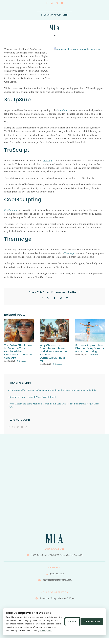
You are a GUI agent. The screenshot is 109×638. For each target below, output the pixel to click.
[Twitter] (18, 427)
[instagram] (52, 3)
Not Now (72, 621)
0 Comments (21, 361)
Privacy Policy (46, 630)
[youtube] (62, 3)
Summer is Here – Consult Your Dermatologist (33, 397)
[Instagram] (13, 427)
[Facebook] (9, 427)
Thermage (69, 253)
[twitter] (57, 3)
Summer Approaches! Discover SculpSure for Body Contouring (89, 348)
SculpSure (62, 110)
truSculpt (47, 160)
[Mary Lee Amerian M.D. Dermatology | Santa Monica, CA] (54, 23)
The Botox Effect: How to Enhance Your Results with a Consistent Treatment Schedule (18, 351)
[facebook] (47, 3)
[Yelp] (26, 427)
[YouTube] (22, 427)
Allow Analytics (92, 621)
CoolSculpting (11, 210)
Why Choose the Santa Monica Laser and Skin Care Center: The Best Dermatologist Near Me (54, 353)
